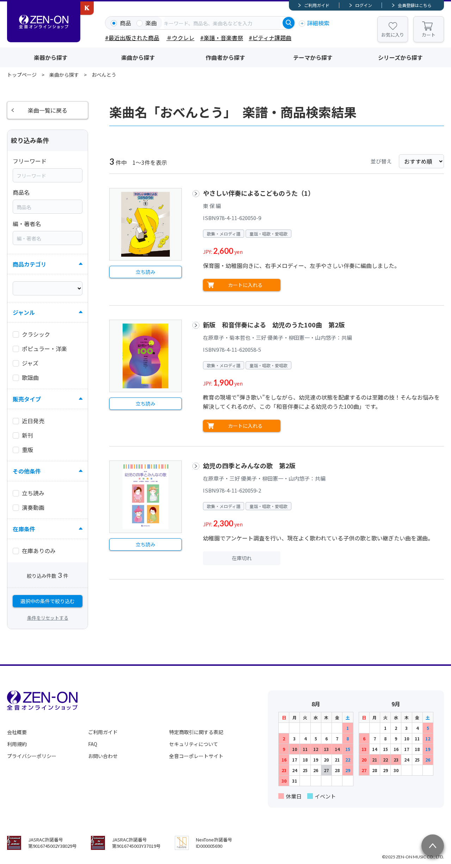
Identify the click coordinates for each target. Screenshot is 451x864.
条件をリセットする (47, 617)
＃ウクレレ (180, 37)
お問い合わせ (103, 755)
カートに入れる (245, 284)
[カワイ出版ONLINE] (87, 8)
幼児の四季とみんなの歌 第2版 (249, 465)
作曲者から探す (225, 57)
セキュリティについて (193, 743)
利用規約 (17, 743)
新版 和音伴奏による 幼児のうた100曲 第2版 (274, 324)
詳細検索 (318, 23)
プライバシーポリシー (31, 755)
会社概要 (17, 731)
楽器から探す (51, 57)
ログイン (363, 5)
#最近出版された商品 (132, 37)
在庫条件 (24, 529)
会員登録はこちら (415, 5)
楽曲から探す (138, 57)
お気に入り (392, 34)
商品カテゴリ (30, 264)
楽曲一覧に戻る (47, 110)
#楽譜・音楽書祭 (221, 37)
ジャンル (24, 312)
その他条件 (27, 471)
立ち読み (145, 271)
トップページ (22, 74)
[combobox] (222, 23)
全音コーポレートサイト (196, 755)
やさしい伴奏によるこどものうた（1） (258, 193)
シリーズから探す (400, 57)
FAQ (92, 743)
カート (428, 34)
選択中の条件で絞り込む (47, 601)
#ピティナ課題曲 (270, 37)
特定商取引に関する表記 (196, 731)
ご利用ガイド (316, 5)
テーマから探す (313, 57)
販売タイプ (27, 399)
